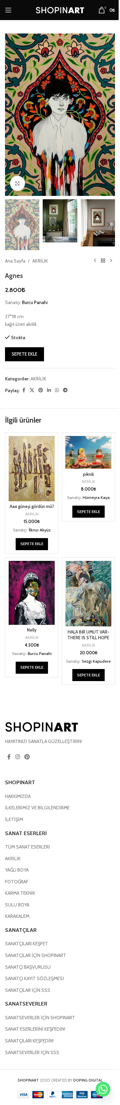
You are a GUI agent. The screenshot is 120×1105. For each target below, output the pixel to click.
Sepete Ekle (24, 354)
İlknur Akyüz (40, 529)
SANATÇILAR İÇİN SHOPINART (35, 955)
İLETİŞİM (14, 819)
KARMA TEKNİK (20, 893)
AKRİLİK (40, 261)
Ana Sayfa (15, 261)
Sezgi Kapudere (96, 661)
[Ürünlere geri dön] (103, 261)
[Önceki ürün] (95, 261)
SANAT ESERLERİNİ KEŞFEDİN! (35, 1029)
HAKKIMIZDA (18, 796)
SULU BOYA (17, 905)
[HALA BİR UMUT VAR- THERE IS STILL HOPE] (88, 594)
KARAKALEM (17, 916)
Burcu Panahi (35, 302)
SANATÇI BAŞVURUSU (28, 967)
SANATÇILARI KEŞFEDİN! (29, 1041)
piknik (88, 474)
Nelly (32, 630)
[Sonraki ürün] (111, 261)
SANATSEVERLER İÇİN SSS (32, 1052)
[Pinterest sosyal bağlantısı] (40, 390)
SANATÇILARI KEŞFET (26, 944)
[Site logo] (60, 9)
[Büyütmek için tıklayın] (17, 183)
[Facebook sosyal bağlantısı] (24, 390)
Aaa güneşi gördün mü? (32, 506)
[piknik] (88, 452)
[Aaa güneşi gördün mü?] (32, 468)
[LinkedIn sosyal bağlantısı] (49, 390)
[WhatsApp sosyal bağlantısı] (57, 390)
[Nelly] (32, 593)
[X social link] (32, 390)
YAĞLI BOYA (17, 870)
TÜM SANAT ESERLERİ (27, 847)
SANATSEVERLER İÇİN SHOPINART (40, 1018)
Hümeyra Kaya (96, 497)
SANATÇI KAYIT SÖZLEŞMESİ (34, 978)
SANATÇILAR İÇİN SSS (27, 990)
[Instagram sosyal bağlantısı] (17, 757)
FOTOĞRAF (16, 882)
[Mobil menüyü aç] (8, 10)
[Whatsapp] (103, 1089)
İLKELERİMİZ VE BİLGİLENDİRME (37, 808)
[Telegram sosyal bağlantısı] (65, 390)
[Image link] (41, 726)
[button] (11, 115)
